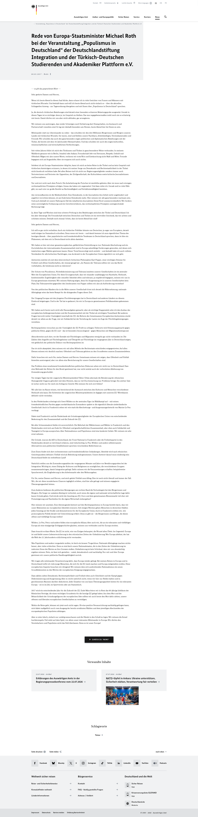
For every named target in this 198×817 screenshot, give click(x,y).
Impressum (35, 813)
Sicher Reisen (123, 17)
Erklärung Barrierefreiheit (76, 813)
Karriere (147, 17)
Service (136, 17)
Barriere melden (58, 813)
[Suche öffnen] (165, 16)
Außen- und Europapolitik (103, 17)
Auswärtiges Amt (81, 17)
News (157, 17)
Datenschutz (46, 813)
